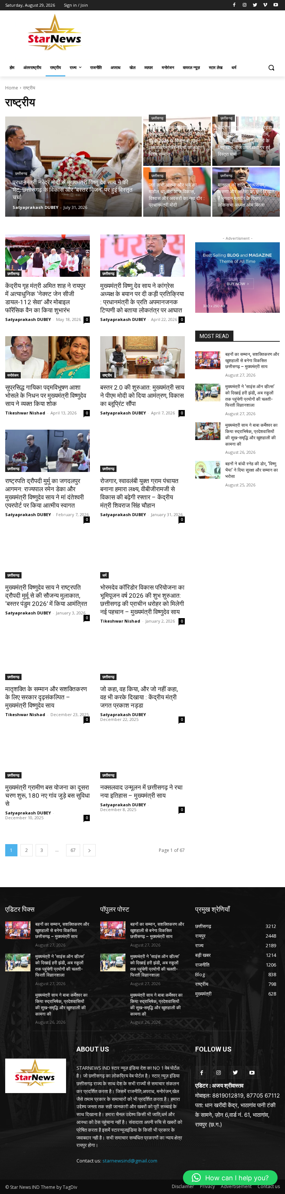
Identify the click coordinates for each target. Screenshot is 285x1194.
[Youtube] (275, 5)
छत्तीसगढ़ (21, 173)
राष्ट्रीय (107, 375)
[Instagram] (244, 5)
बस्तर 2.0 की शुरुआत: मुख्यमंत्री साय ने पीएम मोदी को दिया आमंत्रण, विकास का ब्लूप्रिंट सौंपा (142, 395)
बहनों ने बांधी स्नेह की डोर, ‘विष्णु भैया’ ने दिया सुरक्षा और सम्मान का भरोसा (251, 470)
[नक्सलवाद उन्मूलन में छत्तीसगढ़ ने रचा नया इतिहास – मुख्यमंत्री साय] (142, 757)
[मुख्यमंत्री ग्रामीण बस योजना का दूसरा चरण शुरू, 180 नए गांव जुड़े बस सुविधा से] (47, 757)
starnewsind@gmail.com (129, 1160)
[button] (271, 67)
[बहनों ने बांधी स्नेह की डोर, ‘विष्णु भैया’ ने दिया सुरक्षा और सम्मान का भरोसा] (207, 470)
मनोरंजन (13, 375)
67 (73, 850)
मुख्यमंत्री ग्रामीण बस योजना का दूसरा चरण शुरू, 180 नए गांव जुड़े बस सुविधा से (47, 795)
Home (11, 88)
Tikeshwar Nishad (25, 413)
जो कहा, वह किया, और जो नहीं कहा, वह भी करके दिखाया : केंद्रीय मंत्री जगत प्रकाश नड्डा (139, 697)
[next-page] (89, 850)
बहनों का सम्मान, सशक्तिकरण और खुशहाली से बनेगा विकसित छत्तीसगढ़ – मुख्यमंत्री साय (252, 361)
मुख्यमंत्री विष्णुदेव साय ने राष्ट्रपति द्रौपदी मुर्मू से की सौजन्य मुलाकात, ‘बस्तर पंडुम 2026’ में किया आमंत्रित (46, 595)
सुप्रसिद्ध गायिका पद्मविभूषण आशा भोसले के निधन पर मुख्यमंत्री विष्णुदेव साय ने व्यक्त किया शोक (45, 395)
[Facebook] (234, 5)
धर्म (104, 575)
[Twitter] (255, 5)
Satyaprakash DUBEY (28, 319)
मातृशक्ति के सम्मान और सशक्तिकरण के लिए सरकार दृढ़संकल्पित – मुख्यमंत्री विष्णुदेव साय (46, 697)
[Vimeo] (265, 5)
